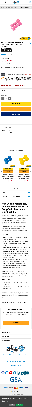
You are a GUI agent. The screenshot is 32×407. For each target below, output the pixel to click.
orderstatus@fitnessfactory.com (16, 361)
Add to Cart (13, 168)
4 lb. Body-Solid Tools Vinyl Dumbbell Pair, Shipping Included (12, 177)
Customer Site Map (16, 365)
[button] (16, 192)
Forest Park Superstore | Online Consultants (16, 355)
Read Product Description (13, 85)
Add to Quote (16, 114)
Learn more (4, 69)
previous (1, 171)
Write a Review (11, 54)
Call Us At (16, 358)
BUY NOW (13, 171)
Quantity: (4, 96)
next (30, 171)
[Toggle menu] (2, 2)
